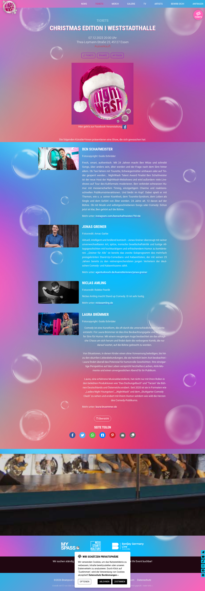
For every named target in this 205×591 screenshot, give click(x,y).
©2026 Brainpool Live (66, 579)
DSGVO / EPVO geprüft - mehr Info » (137, 586)
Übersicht (103, 418)
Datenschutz (144, 579)
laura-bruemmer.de (106, 406)
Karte (104, 55)
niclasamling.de (104, 302)
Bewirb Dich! (177, 3)
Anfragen (198, 3)
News (84, 3)
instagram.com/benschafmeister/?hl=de (118, 215)
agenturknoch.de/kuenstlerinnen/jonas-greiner (121, 272)
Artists (159, 3)
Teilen (118, 55)
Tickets (99, 3)
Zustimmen (119, 581)
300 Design (73, 586)
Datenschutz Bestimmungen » (104, 575)
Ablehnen (104, 581)
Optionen (84, 581)
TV (145, 3)
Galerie (131, 3)
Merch (115, 3)
